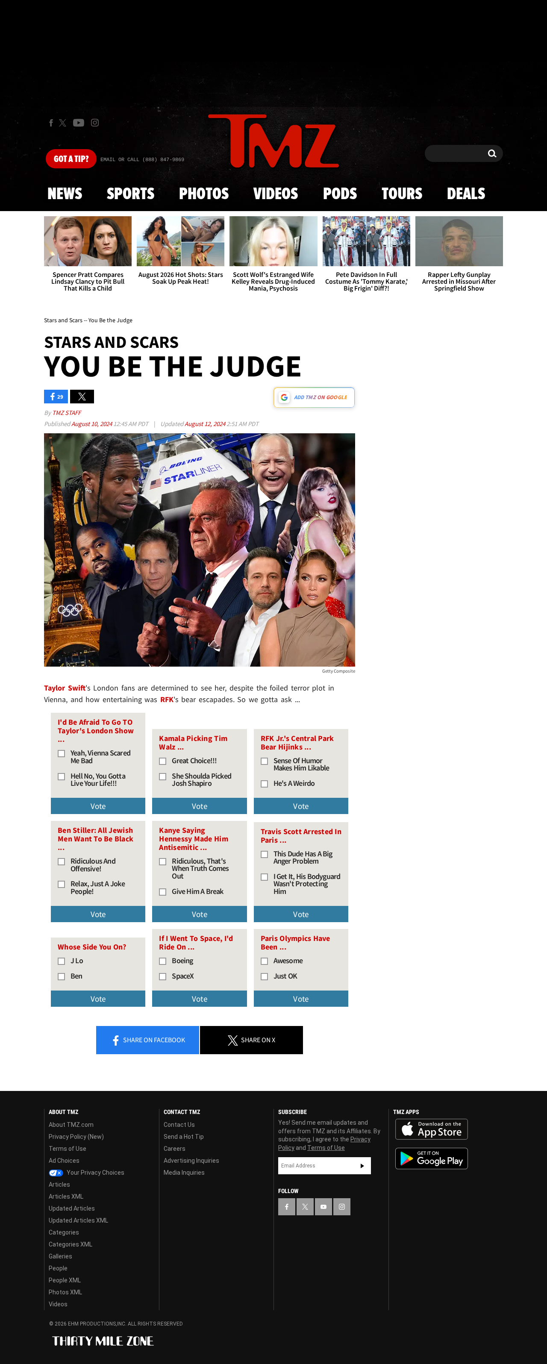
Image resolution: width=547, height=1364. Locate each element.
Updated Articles (72, 1208)
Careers (174, 1148)
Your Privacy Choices (94, 1172)
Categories (64, 1232)
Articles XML (66, 1196)
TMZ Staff (66, 413)
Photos (204, 194)
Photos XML (65, 1292)
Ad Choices (64, 1160)
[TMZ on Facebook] (51, 123)
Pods (340, 194)
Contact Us (179, 1124)
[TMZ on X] (64, 123)
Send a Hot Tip (184, 1136)
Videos (275, 194)
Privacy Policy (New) (76, 1136)
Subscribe (362, 1165)
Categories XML (70, 1244)
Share (153, 1039)
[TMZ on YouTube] (323, 1206)
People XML (65, 1280)
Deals (466, 194)
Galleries (60, 1256)
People (58, 1268)
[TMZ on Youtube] (79, 122)
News (64, 194)
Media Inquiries (184, 1172)
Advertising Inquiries (191, 1160)
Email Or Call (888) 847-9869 (142, 160)
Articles (59, 1184)
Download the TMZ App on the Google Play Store (431, 1159)
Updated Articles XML (78, 1220)
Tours (402, 194)
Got (71, 159)
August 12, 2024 (205, 424)
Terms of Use (67, 1148)
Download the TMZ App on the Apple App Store (431, 1129)
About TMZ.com (71, 1124)
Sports (130, 194)
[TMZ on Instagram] (95, 123)
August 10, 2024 (92, 424)
